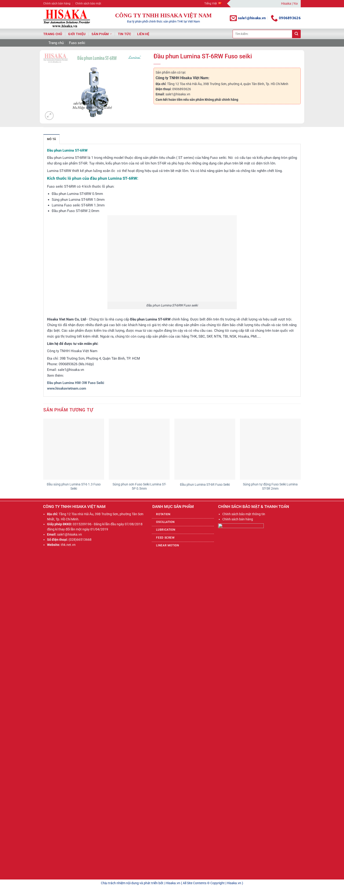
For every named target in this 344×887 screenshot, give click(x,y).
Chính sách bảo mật (88, 3)
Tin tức (124, 34)
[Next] (300, 458)
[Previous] (43, 458)
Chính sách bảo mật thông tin (243, 514)
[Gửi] (296, 34)
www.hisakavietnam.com (66, 388)
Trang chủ (52, 34)
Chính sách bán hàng (56, 3)
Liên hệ (143, 34)
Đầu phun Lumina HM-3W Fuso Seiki (75, 383)
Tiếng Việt (210, 3)
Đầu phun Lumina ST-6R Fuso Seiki (205, 484)
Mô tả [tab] (51, 139)
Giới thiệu (76, 34)
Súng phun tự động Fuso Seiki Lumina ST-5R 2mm (270, 486)
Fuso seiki (77, 43)
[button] (49, 115)
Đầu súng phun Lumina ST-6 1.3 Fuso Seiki (74, 486)
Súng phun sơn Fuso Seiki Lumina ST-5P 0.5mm (139, 486)
